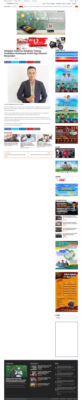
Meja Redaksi (63, 398)
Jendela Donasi (26, 0)
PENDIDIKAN (58, 3)
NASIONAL (74, 3)
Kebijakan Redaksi (17, 0)
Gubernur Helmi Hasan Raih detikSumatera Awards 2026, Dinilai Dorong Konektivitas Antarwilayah (16, 380)
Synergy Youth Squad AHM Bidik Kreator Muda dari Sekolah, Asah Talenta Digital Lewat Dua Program (64, 373)
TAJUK (44, 3)
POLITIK (47, 3)
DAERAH (68, 3)
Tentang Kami (69, 398)
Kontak (75, 398)
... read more (72, 370)
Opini (17, 58)
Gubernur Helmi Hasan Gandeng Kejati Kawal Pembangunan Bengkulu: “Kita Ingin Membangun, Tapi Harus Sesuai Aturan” (26, 6)
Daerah (54, 6)
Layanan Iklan (34, 0)
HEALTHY (64, 3)
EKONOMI (52, 3)
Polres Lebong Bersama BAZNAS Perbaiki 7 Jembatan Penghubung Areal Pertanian (64, 381)
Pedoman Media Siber (55, 398)
